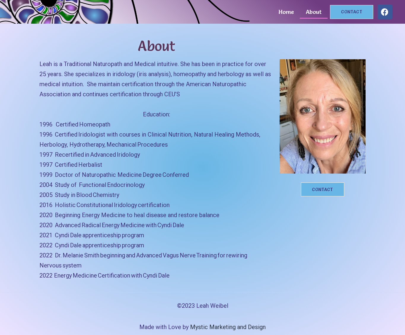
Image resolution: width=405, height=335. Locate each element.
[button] (351, 12)
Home (286, 11)
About (314, 11)
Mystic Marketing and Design (228, 327)
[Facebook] (384, 11)
